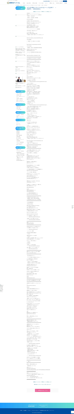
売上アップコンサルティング (20, 101)
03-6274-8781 (47, 1)
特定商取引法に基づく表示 (44, 410)
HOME (21, 410)
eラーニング (18, 123)
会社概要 (25, 410)
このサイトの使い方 (19, 93)
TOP (16, 5)
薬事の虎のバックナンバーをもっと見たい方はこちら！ (42, 384)
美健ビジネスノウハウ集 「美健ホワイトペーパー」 (20, 157)
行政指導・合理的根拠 (19, 98)
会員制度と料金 (18, 106)
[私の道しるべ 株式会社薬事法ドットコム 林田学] (20, 84)
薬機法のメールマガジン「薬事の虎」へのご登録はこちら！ (42, 11)
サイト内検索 (60, 1)
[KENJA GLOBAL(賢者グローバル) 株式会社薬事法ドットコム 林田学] (20, 79)
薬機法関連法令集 (18, 152)
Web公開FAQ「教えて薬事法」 (20, 155)
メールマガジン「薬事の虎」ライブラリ (20, 115)
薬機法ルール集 (18, 149)
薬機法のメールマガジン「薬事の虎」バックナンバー (23, 5)
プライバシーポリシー (35, 410)
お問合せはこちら (42, 390)
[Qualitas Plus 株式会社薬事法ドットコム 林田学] (20, 67)
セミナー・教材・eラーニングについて (20, 97)
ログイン (65, 1)
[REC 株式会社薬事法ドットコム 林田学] (20, 85)
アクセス (29, 410)
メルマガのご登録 (18, 109)
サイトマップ (52, 410)
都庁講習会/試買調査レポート (20, 160)
